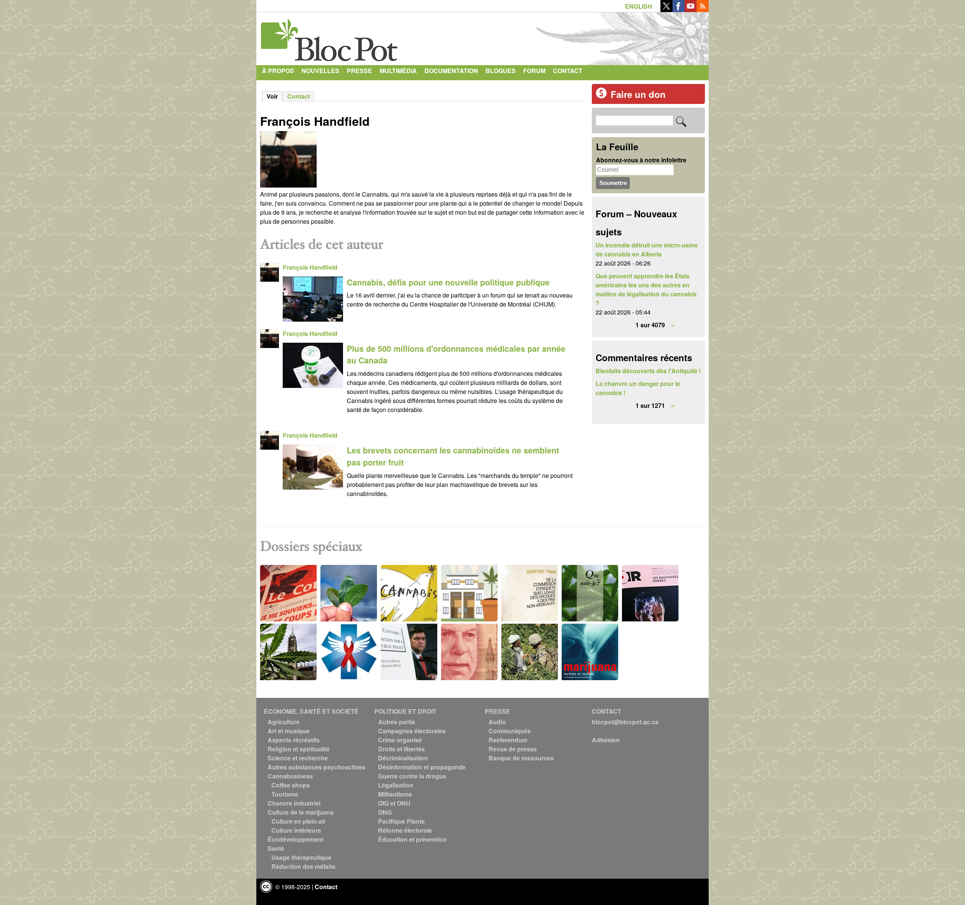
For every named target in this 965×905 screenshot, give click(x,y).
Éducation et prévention (412, 839)
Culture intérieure (296, 830)
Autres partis (396, 721)
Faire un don (638, 94)
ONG (385, 812)
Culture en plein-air (298, 821)
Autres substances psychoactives (316, 767)
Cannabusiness (290, 776)
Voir (274, 96)
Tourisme (284, 794)
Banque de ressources (521, 758)
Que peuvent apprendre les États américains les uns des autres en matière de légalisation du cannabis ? (646, 289)
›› (673, 324)
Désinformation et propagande (422, 767)
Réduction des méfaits (303, 866)
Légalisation (395, 785)
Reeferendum (508, 740)
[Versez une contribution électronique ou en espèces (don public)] (601, 96)
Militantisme (395, 794)
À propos (278, 70)
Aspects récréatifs (294, 740)
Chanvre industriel (294, 803)
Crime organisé (400, 740)
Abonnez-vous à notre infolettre (641, 160)
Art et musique (288, 730)
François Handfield (310, 267)
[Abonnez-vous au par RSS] (703, 9)
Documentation (451, 70)
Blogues (501, 70)
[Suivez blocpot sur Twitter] (666, 9)
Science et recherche (298, 758)
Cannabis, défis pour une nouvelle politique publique (448, 282)
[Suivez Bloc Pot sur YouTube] (691, 9)
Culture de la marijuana (301, 812)
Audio (497, 721)
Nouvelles (320, 70)
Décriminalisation (403, 758)
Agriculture (284, 721)
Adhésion (606, 740)
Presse (359, 70)
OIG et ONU (394, 803)
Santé (276, 848)
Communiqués (510, 730)
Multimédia (398, 70)
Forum (534, 70)
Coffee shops (290, 785)
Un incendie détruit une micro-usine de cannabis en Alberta (647, 249)
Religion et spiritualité (298, 749)
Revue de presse (513, 749)
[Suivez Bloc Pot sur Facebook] (678, 9)
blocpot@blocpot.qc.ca (625, 721)
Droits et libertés (401, 749)
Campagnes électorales (412, 730)
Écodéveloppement (295, 839)
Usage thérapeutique (301, 857)
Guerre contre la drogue (412, 776)
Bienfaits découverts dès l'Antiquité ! (648, 370)
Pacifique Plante (401, 821)
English (638, 6)
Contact (567, 70)
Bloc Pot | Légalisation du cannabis (330, 36)
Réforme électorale (405, 830)
